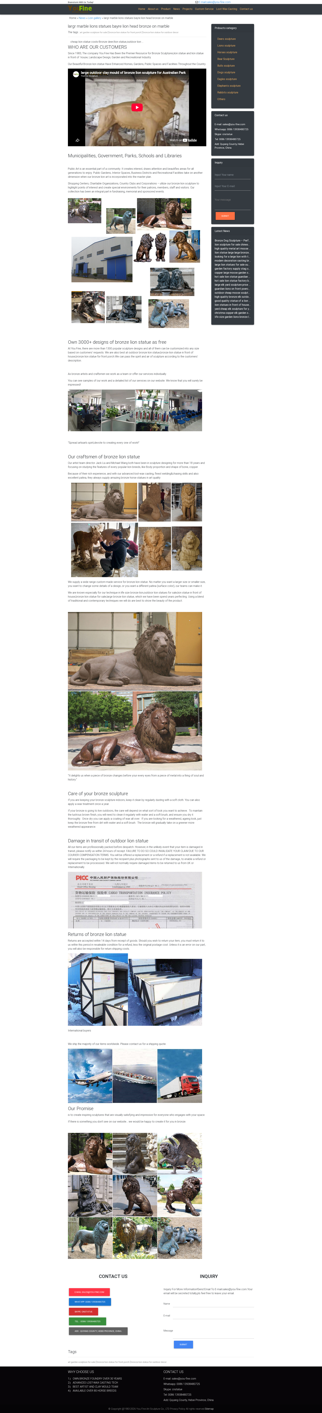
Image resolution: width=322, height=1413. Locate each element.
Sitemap (209, 1408)
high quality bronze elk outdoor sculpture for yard (233, 296)
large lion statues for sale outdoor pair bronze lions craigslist (233, 264)
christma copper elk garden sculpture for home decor (233, 312)
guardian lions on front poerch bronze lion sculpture (233, 288)
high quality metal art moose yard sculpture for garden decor (233, 248)
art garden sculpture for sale (93, 32)
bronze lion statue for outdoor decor (160, 32)
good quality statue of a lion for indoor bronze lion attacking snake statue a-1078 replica (233, 300)
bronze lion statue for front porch (125, 32)
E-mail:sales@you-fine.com (215, 2)
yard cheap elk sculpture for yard (233, 308)
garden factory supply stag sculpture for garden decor (233, 268)
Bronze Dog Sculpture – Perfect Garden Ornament (233, 240)
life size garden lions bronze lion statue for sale (233, 316)
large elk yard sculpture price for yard (233, 284)
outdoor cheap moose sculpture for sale (233, 292)
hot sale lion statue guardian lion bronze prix (233, 276)
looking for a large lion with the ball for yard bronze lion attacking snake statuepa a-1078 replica (233, 256)
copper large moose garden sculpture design (233, 272)
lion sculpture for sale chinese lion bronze (233, 244)
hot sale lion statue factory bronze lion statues (233, 280)
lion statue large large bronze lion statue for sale (233, 252)
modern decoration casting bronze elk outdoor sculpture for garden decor (233, 260)
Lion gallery (94, 18)
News (82, 18)
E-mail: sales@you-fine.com (230, 124)
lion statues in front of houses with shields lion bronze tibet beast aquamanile (233, 304)
